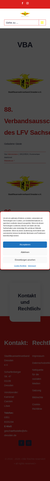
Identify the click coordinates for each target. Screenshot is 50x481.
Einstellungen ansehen (25, 260)
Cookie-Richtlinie (20, 266)
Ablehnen (25, 252)
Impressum (32, 266)
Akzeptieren (25, 244)
